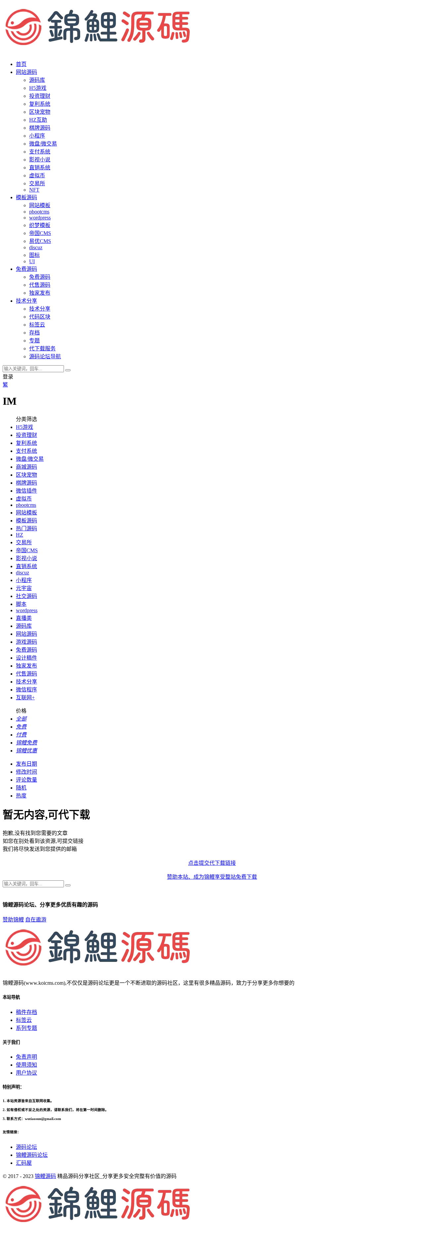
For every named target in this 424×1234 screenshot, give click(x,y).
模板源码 (26, 520)
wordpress (40, 217)
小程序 (37, 136)
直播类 (24, 618)
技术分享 (39, 309)
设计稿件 (26, 658)
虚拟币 (37, 175)
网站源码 (26, 634)
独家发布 (39, 293)
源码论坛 (26, 1147)
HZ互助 (38, 120)
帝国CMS (40, 233)
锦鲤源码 (45, 1176)
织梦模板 (39, 225)
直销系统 (39, 167)
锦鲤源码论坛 (32, 1155)
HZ (19, 535)
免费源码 (39, 277)
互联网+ (25, 697)
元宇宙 (24, 588)
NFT (34, 190)
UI (32, 261)
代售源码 (39, 285)
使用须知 (26, 1065)
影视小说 (39, 159)
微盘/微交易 (43, 144)
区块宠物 (39, 112)
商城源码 (26, 467)
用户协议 (26, 1073)
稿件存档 (26, 1012)
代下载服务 (42, 348)
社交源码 (26, 596)
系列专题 (26, 1028)
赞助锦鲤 (13, 919)
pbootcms (39, 211)
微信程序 (26, 689)
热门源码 (26, 528)
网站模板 (39, 205)
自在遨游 (35, 919)
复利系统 (39, 104)
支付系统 (39, 151)
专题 (34, 340)
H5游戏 (37, 88)
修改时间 (26, 772)
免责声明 (26, 1057)
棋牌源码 (39, 128)
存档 (34, 332)
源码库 (24, 626)
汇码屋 (24, 1163)
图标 (34, 255)
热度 (21, 795)
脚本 (21, 604)
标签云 (37, 324)
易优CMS (40, 241)
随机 (21, 788)
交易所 (37, 183)
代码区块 (39, 317)
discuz (35, 247)
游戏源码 (26, 642)
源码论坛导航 (45, 356)
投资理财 (39, 96)
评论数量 (26, 780)
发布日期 (26, 764)
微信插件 (26, 491)
